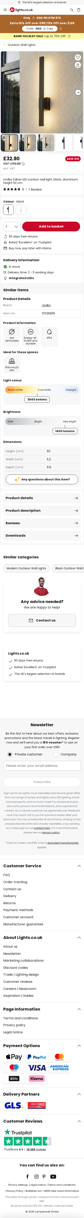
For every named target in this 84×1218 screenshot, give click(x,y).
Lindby (46, 305)
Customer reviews (17, 981)
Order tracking (15, 882)
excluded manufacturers (63, 843)
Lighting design (27, 974)
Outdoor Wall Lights (21, 45)
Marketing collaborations (23, 960)
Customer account (18, 917)
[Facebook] (30, 1176)
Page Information (21, 1009)
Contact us (12, 889)
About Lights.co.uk (22, 937)
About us (10, 946)
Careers (9, 988)
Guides (28, 995)
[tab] (42, 895)
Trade (8, 974)
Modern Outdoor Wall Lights (26, 568)
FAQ (6, 875)
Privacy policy (14, 1025)
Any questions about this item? (45, 479)
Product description (23, 510)
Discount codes (15, 967)
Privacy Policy (15, 1191)
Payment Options (21, 1046)
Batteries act (34, 1191)
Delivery (9, 896)
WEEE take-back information (61, 1191)
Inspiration (11, 995)
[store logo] (24, 10)
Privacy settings (18, 1185)
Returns (9, 903)
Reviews (13, 523)
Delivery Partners (21, 1094)
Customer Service (22, 866)
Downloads (15, 535)
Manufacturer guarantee (23, 924)
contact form (42, 828)
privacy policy (51, 832)
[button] (9, 142)
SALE (39, 28)
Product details (19, 498)
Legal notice (13, 1032)
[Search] (72, 10)
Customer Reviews (22, 1121)
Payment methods (18, 910)
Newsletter (12, 953)
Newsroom (27, 988)
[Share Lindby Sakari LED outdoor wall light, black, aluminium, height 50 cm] (78, 65)
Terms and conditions (20, 1018)
